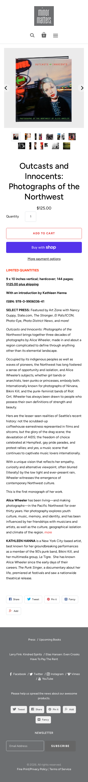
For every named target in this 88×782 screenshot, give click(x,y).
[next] (82, 88)
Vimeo (75, 674)
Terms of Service (60, 769)
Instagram (57, 674)
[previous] (6, 88)
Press (31, 639)
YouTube (47, 679)
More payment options (44, 259)
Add (71, 709)
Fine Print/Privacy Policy (32, 769)
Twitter (38, 674)
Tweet (21, 709)
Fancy (45, 719)
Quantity (12, 216)
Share (39, 709)
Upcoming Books (50, 639)
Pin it (56, 709)
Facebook (19, 674)
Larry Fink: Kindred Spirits (25, 654)
